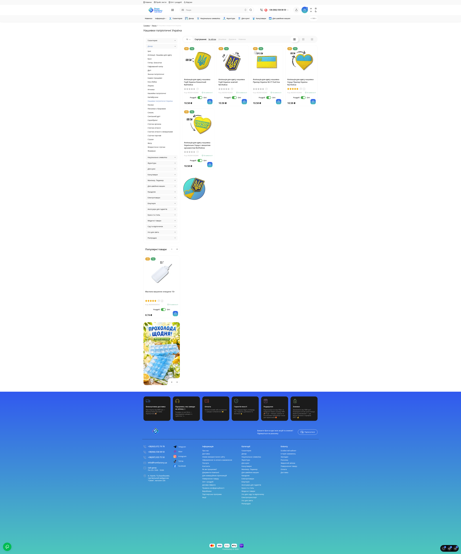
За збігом (212, 39)
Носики (151, 105)
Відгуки (189, 2)
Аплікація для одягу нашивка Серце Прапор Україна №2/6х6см (300, 82)
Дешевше (222, 39)
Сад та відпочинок (155, 226)
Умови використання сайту (213, 457)
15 (187, 39)
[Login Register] (296, 10)
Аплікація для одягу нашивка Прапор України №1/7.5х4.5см (266, 80)
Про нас (205, 450)
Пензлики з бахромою (157, 109)
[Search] (245, 10)
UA (311, 8)
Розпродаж (152, 238)
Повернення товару (210, 479)
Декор (150, 46)
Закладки (284, 457)
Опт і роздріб (176, 2)
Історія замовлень (288, 454)
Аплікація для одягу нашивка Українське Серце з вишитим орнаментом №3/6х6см (197, 145)
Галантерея (152, 40)
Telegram (182, 447)
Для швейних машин (156, 186)
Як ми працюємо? (209, 469)
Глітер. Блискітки (155, 63)
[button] (172, 382)
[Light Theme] (315, 8)
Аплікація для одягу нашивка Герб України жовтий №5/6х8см (231, 82)
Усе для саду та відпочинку (253, 494)
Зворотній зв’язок (288, 463)
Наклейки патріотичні (157, 93)
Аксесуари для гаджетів (157, 209)
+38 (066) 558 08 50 (277, 10)
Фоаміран (152, 151)
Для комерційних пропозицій (214, 475)
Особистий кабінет (288, 450)
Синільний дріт (154, 116)
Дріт (149, 70)
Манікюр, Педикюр (156, 180)
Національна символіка (157, 157)
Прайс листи (160, 2)
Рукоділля (152, 192)
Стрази (151, 139)
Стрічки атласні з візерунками (160, 132)
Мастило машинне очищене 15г (160, 291)
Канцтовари (153, 174)
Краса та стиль (154, 215)
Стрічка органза (154, 124)
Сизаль (151, 112)
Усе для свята (153, 232)
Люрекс (151, 86)
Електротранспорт (249, 497)
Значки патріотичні (156, 74)
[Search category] (182, 10)
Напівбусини (153, 97)
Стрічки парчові (154, 135)
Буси (150, 59)
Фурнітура (152, 163)
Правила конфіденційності (213, 488)
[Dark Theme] (315, 11)
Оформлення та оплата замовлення (217, 460)
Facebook (182, 466)
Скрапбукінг (153, 120)
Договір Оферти (209, 485)
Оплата (284, 469)
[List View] (303, 39)
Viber (180, 451)
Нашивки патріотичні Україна (160, 101)
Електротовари (154, 197)
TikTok (180, 461)
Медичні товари (154, 221)
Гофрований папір (155, 66)
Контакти (206, 466)
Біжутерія (152, 203)
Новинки (242, 39)
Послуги (205, 463)
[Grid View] (294, 39)
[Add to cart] (175, 313)
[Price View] (312, 39)
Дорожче (232, 39)
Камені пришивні (155, 78)
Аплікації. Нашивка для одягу (160, 55)
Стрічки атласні (154, 128)
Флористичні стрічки (156, 147)
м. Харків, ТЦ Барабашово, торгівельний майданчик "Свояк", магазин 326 (159, 478)
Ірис (149, 51)
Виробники (207, 491)
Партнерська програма (212, 494)
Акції (204, 497)
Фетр (150, 143)
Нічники (151, 89)
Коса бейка (152, 82)
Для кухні (151, 169)
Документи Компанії (210, 472)
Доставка (206, 454)
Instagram (182, 456)
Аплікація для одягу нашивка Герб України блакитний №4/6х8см (197, 82)
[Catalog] (172, 10)
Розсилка (284, 460)
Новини (148, 2)
